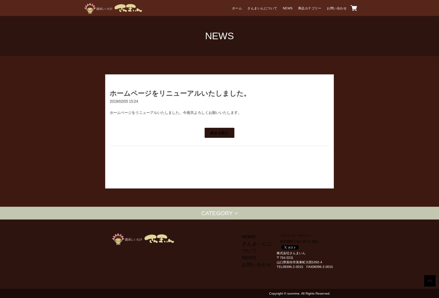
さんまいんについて (262, 8)
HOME (249, 236)
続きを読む (219, 133)
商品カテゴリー (309, 8)
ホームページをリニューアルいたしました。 (180, 93)
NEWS (288, 8)
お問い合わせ (337, 8)
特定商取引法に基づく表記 (299, 241)
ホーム (237, 8)
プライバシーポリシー (296, 235)
